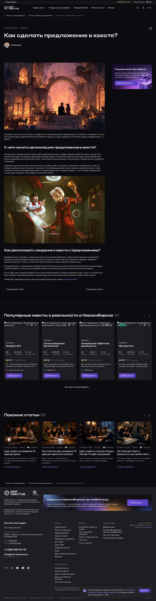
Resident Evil (13, 346)
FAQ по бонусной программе (85, 533)
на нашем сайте (70, 279)
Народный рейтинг (81, 8)
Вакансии (58, 557)
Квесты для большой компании (63, 578)
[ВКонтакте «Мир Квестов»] (6, 568)
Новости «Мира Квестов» (88, 537)
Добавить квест (109, 527)
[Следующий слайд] (149, 316)
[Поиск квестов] (137, 7)
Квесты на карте (97, 8)
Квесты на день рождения (65, 574)
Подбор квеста (39, 8)
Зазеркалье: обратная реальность (95, 344)
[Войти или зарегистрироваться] (143, 7)
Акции (57, 551)
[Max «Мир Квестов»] (28, 568)
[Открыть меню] (149, 7)
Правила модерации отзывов (15, 598)
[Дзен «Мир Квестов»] (23, 568)
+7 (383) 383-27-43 (15, 550)
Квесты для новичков (63, 582)
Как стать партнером (111, 535)
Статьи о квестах (85, 543)
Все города (59, 542)
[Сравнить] (31, 325)
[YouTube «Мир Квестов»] (17, 568)
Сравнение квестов (62, 548)
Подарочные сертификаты (60, 8)
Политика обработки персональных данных (74, 598)
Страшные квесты (62, 568)
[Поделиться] (150, 28)
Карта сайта (59, 545)
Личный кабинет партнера (113, 538)
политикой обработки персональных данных (111, 591)
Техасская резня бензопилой (54, 344)
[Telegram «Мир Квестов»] (12, 568)
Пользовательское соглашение (42, 598)
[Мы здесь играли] (27, 325)
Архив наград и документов (65, 554)
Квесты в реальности (63, 530)
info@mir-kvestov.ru (16, 554)
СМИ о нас (83, 540)
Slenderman (126, 346)
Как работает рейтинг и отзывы (88, 528)
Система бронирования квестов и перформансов (113, 531)
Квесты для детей (61, 571)
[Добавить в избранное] (35, 325)
